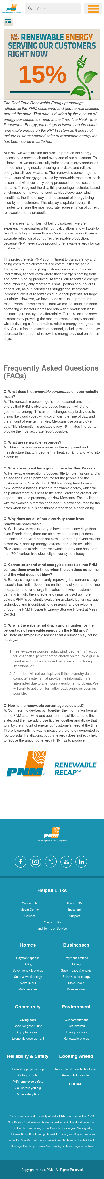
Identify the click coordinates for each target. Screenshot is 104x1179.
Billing (28, 964)
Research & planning (76, 1075)
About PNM (74, 903)
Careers (29, 915)
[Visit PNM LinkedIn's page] (82, 860)
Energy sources (76, 1032)
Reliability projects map (28, 1069)
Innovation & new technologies (76, 1069)
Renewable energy (76, 1038)
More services (27, 989)
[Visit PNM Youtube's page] (67, 860)
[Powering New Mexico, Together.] (12, 7)
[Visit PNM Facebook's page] (22, 860)
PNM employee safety (28, 1081)
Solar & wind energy (28, 976)
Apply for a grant (27, 1032)
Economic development (28, 1038)
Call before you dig (28, 1087)
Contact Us (29, 903)
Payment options (27, 957)
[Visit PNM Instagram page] (37, 860)
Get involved (76, 1025)
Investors (74, 909)
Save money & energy (28, 970)
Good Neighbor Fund (28, 1025)
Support (74, 915)
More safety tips (28, 1094)
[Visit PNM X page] (52, 860)
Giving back (28, 1019)
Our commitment (76, 1019)
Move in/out (28, 982)
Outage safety (27, 1075)
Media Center (29, 909)
